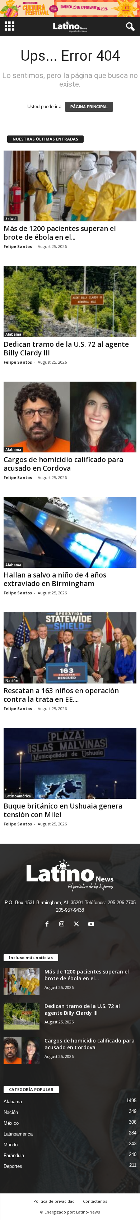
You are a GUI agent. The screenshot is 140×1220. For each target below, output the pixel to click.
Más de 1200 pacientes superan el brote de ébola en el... (60, 233)
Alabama (13, 334)
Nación (11, 680)
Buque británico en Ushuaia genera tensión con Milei (63, 810)
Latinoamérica (18, 795)
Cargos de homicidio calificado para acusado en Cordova (63, 464)
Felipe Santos (18, 246)
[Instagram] (63, 924)
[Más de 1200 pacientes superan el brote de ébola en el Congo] (70, 186)
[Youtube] (92, 924)
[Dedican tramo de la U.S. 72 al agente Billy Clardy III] (70, 301)
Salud (10, 218)
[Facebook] (48, 924)
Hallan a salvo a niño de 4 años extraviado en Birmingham (55, 579)
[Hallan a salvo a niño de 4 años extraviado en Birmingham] (70, 532)
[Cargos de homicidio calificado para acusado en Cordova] (70, 417)
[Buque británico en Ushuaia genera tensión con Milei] (70, 763)
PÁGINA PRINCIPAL (89, 107)
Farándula (14, 1155)
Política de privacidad (54, 1201)
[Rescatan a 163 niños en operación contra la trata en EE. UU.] (70, 647)
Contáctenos (95, 1201)
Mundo (11, 1144)
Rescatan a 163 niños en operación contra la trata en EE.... (61, 695)
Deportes (13, 1166)
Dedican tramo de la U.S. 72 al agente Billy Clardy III (66, 349)
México (11, 1123)
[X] (78, 924)
